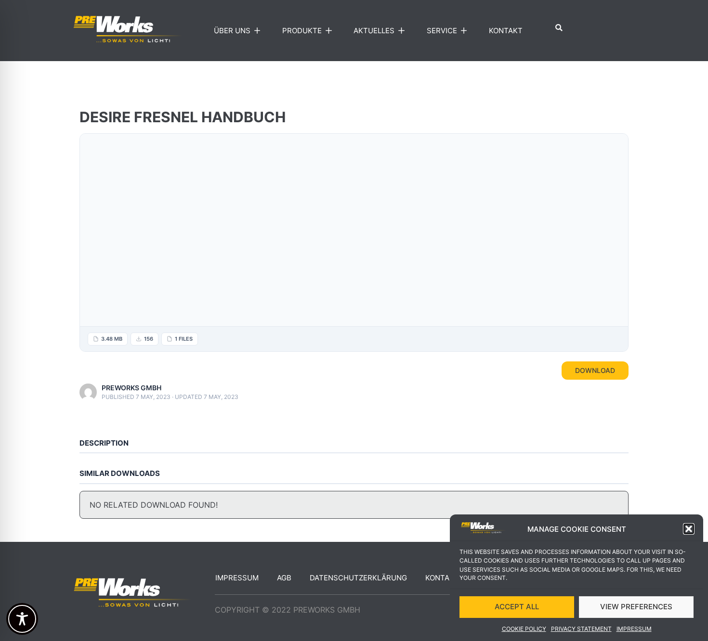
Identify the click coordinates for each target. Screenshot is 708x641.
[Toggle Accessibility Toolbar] (22, 619)
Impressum (634, 628)
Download (595, 370)
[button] (689, 529)
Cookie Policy (524, 628)
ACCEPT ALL (517, 606)
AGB (284, 577)
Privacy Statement (581, 628)
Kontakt (506, 30)
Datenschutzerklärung (358, 577)
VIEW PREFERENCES (636, 606)
